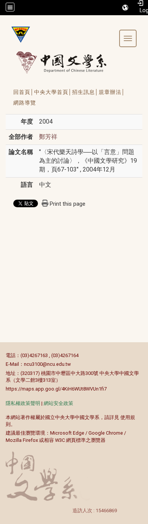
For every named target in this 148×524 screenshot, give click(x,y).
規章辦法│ (112, 92)
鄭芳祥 (48, 136)
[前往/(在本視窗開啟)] (68, 62)
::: (1, 355)
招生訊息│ (85, 92)
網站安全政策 (58, 403)
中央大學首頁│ (53, 92)
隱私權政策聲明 (23, 403)
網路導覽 (24, 103)
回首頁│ (23, 92)
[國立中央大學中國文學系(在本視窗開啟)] (18, 35)
